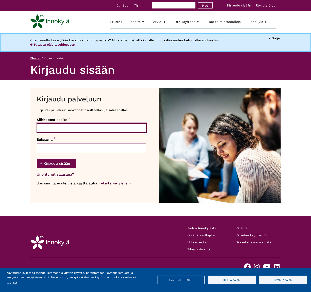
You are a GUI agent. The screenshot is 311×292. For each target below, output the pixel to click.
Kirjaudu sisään (239, 5)
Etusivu (35, 58)
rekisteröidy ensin (115, 183)
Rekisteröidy (265, 5)
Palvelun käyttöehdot (252, 235)
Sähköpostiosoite (52, 119)
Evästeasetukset (181, 279)
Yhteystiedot (197, 242)
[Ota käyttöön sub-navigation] (200, 22)
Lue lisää (11, 283)
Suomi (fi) (130, 5)
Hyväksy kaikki (282, 279)
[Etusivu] (49, 22)
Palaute (242, 228)
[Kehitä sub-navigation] (146, 22)
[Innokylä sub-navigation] (268, 22)
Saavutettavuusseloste (253, 242)
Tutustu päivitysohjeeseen (54, 45)
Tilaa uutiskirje (199, 249)
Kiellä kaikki (231, 279)
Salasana (45, 139)
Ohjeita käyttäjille (201, 235)
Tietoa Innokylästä (201, 228)
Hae (205, 5)
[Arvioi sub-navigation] (167, 22)
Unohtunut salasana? (55, 174)
